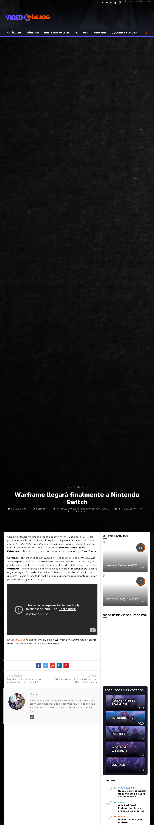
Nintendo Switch (56, 32)
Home (69, 487)
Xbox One (100, 32)
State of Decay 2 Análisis (122, 599)
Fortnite (118, 733)
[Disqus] (52, 774)
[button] (146, 32)
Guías (121, 802)
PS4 (85, 32)
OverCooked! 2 (123, 717)
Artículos (14, 32)
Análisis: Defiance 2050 (121, 565)
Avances (71, 509)
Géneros (33, 32)
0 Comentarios (78, 511)
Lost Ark (118, 764)
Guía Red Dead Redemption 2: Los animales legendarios (131, 808)
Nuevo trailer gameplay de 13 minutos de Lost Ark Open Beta (132, 793)
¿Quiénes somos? (124, 32)
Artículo (61, 509)
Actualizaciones (127, 788)
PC (76, 32)
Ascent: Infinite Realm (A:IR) (123, 702)
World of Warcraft (119, 749)
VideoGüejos (18, 639)
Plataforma (82, 487)
